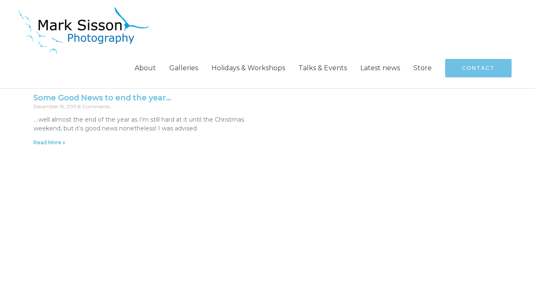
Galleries (183, 68)
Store (422, 68)
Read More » (49, 142)
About (145, 68)
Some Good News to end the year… (102, 97)
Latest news (380, 68)
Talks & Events (322, 68)
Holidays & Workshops (248, 68)
